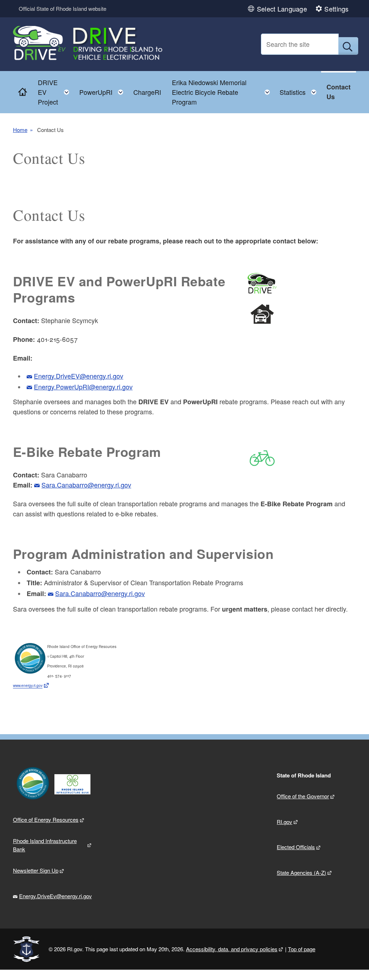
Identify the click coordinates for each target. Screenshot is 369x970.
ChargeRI (147, 92)
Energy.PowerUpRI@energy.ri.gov (83, 386)
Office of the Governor (303, 796)
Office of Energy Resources (46, 819)
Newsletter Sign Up (35, 870)
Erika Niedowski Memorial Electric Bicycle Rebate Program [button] (223, 92)
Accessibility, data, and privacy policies (231, 949)
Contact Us (338, 91)
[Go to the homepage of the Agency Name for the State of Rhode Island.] (88, 44)
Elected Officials (296, 847)
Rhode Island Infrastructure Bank (45, 845)
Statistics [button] (300, 90)
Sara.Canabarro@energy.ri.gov (86, 484)
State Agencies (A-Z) (301, 872)
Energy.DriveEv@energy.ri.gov (55, 896)
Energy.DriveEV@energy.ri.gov (78, 375)
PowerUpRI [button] (103, 90)
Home (20, 129)
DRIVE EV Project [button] (56, 92)
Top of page (301, 949)
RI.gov (284, 821)
